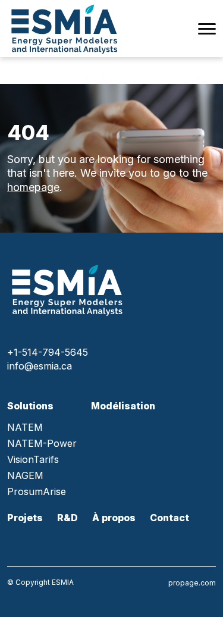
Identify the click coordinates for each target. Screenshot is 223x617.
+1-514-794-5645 (47, 352)
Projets (25, 518)
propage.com (192, 582)
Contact (169, 518)
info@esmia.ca (39, 366)
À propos (114, 518)
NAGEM (25, 475)
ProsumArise (36, 491)
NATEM (25, 427)
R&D (67, 518)
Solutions (30, 406)
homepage (33, 187)
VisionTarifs (33, 459)
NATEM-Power (42, 443)
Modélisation (123, 406)
